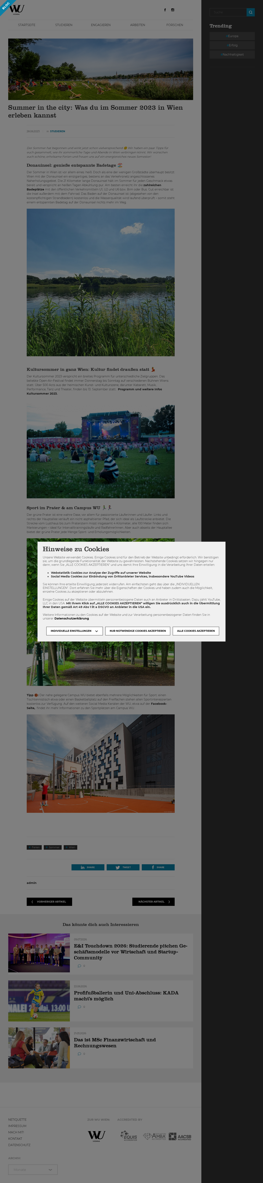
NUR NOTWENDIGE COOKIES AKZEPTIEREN (138, 630)
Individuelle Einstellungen (71, 630)
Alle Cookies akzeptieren (196, 630)
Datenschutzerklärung (71, 619)
